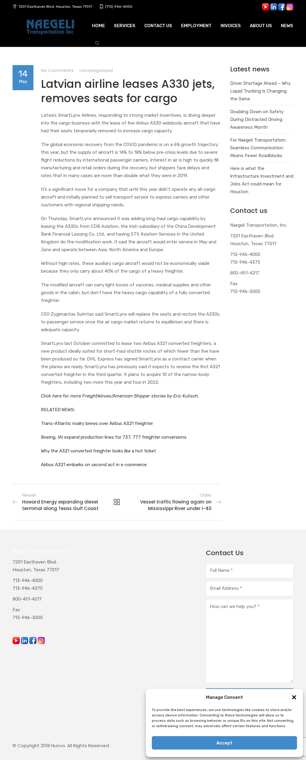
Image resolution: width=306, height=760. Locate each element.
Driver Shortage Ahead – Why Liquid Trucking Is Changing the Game (260, 91)
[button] (294, 697)
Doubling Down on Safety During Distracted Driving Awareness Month (257, 119)
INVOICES (231, 25)
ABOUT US (261, 25)
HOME (98, 25)
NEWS (287, 25)
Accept (224, 743)
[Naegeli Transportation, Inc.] (50, 30)
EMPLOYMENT (196, 25)
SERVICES (124, 25)
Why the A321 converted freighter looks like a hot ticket (98, 451)
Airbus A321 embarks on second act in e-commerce (94, 464)
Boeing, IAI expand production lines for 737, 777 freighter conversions (113, 437)
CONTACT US (158, 25)
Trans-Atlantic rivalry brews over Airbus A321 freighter (97, 423)
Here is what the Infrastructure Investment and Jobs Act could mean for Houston (261, 180)
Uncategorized (96, 70)
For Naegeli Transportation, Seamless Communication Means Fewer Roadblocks (258, 147)
